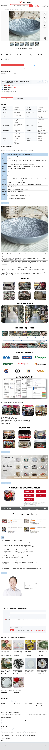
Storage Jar (26, 708)
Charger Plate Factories (7, 729)
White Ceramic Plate (20, 732)
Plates (21, 9)
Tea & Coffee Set (39, 705)
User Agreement (31, 745)
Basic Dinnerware (16, 703)
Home (2, 9)
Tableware (16, 9)
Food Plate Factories (18, 729)
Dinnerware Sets (39, 703)
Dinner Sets (4, 720)
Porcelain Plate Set (35, 720)
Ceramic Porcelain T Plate (31, 732)
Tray (10, 720)
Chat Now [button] (37, 65)
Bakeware (3, 708)
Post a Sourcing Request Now (38, 630)
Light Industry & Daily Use (9, 9)
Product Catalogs (19, 700)
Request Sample (22, 67)
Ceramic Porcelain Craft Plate (18, 735)
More (2, 740)
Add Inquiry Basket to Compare (25, 48)
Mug (2, 705)
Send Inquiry (13, 65)
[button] (43, 101)
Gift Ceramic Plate (5, 735)
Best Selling (3, 703)
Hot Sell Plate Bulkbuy (6, 738)
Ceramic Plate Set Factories (7, 732)
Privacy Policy (43, 745)
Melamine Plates (5, 723)
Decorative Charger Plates (24, 720)
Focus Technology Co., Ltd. (16, 745)
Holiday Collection (28, 703)
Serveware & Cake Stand (18, 708)
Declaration (38, 745)
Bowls (14, 705)
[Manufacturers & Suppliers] (24, 2)
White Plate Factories (29, 729)
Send (12, 630)
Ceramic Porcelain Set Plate (31, 735)
